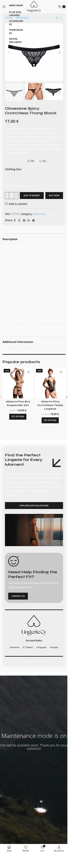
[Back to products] (57, 18)
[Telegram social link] (33, 220)
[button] (8, 52)
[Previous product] (53, 18)
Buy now (54, 195)
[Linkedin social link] (29, 220)
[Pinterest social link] (24, 220)
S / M (30, 161)
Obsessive (39, 214)
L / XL (43, 161)
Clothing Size (13, 169)
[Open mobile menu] (4, 6)
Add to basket (32, 195)
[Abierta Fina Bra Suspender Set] (17, 383)
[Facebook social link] (15, 220)
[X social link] (19, 220)
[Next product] (61, 18)
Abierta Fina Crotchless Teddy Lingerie (50, 405)
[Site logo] (34, 6)
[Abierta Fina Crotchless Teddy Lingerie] (50, 383)
